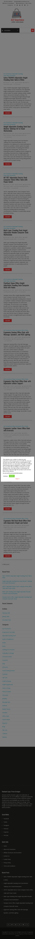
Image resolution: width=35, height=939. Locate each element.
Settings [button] (5, 476)
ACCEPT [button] (12, 476)
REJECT (17, 479)
